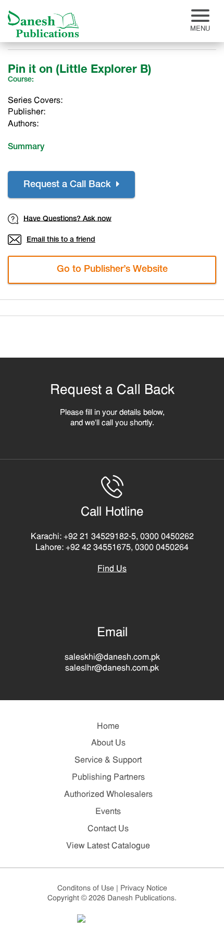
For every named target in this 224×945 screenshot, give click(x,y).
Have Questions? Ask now (67, 218)
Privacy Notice (143, 888)
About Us (108, 743)
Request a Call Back (68, 185)
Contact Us (108, 829)
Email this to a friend (61, 240)
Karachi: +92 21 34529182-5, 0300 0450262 (112, 537)
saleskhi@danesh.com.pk (112, 657)
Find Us (112, 569)
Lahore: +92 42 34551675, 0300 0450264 (112, 548)
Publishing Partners (108, 777)
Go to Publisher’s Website (112, 269)
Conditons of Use (87, 888)
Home (108, 727)
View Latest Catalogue (108, 846)
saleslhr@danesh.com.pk (112, 668)
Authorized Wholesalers (108, 795)
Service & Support (108, 760)
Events (108, 812)
